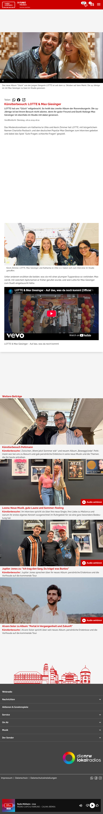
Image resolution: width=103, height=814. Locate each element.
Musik (5, 730)
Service (6, 714)
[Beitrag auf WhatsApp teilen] (13, 99)
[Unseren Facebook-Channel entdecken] (96, 778)
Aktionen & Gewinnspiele (15, 707)
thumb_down (87, 805)
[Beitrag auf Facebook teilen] (18, 99)
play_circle (92, 805)
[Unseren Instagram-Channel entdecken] (100, 778)
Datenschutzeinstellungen (43, 778)
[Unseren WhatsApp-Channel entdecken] (91, 778)
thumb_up (97, 805)
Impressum (6, 778)
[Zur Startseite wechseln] (8, 5)
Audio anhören (92, 502)
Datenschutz (21, 778)
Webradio (7, 692)
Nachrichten (8, 699)
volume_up (81, 805)
